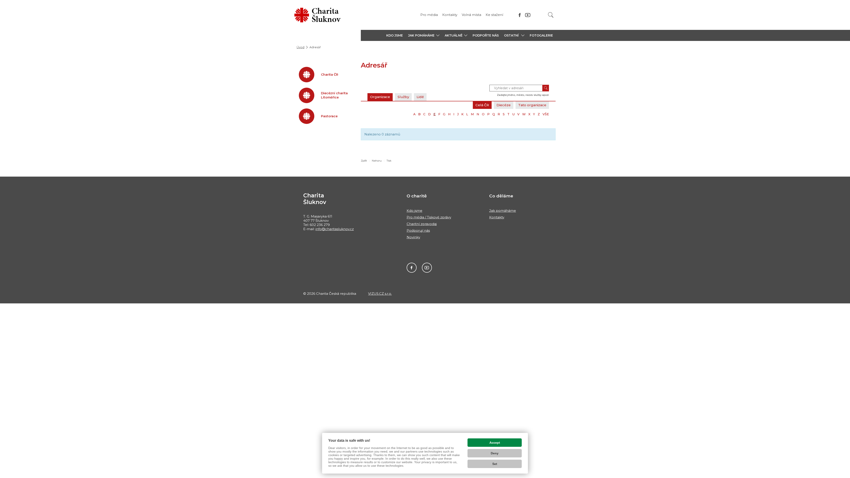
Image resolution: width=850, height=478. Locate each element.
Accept (494, 442)
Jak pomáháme (502, 210)
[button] (424, 35)
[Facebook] (520, 14)
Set (494, 464)
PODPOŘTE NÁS (486, 35)
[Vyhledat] (551, 15)
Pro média (429, 15)
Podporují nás (418, 230)
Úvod (300, 47)
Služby (403, 97)
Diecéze (503, 105)
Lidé (420, 97)
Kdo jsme (414, 210)
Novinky (413, 237)
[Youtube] (527, 14)
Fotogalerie (541, 35)
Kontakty (449, 15)
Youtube (427, 268)
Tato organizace (532, 105)
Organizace (380, 97)
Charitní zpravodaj (422, 224)
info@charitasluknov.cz (334, 229)
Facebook (412, 268)
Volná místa (471, 15)
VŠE (546, 114)
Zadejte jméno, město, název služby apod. (523, 94)
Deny (494, 453)
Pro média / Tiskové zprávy (429, 217)
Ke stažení (494, 15)
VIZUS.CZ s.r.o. (380, 293)
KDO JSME (394, 35)
